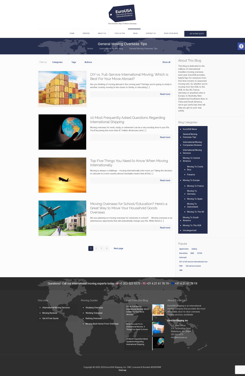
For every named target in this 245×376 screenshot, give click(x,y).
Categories (57, 62)
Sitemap (122, 370)
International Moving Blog (111, 48)
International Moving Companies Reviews (192, 143)
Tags (73, 62)
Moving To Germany (192, 192)
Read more (165, 94)
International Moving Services (192, 151)
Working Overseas (94, 313)
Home (90, 48)
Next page (118, 248)
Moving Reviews (49, 313)
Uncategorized (189, 230)
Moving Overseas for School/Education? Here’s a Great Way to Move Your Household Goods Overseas (128, 208)
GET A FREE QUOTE (196, 34)
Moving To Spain (194, 199)
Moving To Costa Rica (195, 168)
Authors (88, 62)
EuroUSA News (190, 129)
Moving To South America (191, 219)
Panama (191, 174)
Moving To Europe (191, 180)
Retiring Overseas (94, 318)
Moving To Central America (191, 159)
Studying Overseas (94, 307)
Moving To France (195, 186)
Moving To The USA (192, 225)
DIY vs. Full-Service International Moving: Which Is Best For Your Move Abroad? (129, 76)
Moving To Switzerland (192, 205)
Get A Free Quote (50, 318)
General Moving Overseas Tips (190, 135)
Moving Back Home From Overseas (102, 323)
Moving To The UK (195, 211)
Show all (166, 62)
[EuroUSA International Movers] (122, 14)
